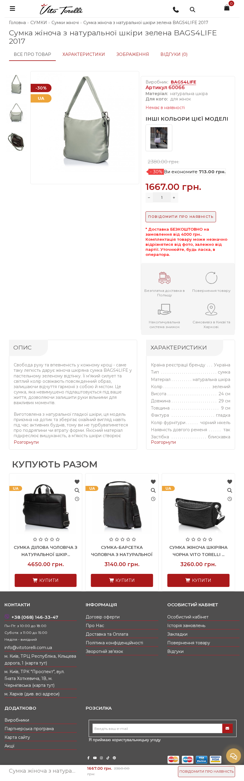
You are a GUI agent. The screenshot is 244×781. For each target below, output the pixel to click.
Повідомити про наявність (206, 771)
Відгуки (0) (173, 54)
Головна (17, 22)
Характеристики (83, 54)
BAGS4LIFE (183, 82)
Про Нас (95, 625)
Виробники (16, 720)
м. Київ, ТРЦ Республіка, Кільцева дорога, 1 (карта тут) (40, 660)
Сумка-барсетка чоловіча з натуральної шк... (189, 554)
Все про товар (32, 54)
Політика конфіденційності (114, 642)
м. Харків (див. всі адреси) (32, 694)
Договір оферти (103, 617)
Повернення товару (188, 642)
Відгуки (175, 651)
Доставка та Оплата (107, 634)
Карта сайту (17, 737)
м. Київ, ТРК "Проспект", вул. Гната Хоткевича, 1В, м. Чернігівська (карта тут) (34, 678)
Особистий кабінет (188, 617)
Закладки (177, 634)
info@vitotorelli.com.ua (28, 647)
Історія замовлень (186, 625)
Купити (38, 580)
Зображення (132, 54)
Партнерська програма (29, 728)
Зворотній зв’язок (104, 651)
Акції (9, 746)
